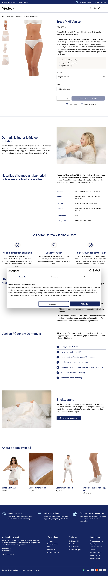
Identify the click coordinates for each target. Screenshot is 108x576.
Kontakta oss (51, 550)
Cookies (37, 570)
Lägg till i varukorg (88, 98)
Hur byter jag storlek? (69, 347)
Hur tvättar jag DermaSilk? (71, 352)
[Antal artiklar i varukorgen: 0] (99, 8)
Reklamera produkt (96, 552)
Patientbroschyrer (75, 550)
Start (3, 16)
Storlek (59, 72)
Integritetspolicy (26, 570)
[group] (32, 48)
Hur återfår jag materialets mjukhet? (75, 362)
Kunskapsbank (52, 544)
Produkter (10, 16)
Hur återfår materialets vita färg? (73, 373)
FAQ (48, 547)
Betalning (93, 550)
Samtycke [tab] (22, 277)
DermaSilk (19, 16)
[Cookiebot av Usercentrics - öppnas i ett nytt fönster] (90, 270)
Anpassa (52, 304)
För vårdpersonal (85, 2)
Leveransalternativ (96, 547)
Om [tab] (85, 277)
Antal (59, 84)
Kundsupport (101, 2)
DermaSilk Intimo (74, 547)
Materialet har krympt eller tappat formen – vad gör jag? (82, 367)
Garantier (93, 544)
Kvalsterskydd (74, 541)
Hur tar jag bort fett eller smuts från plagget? (78, 357)
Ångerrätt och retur (96, 541)
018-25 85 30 (6, 548)
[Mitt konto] (95, 8)
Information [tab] (54, 277)
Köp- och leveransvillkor (10, 570)
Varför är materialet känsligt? (72, 378)
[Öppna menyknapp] (104, 8)
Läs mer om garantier (69, 418)
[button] (5, 25)
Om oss (50, 541)
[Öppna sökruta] (91, 8)
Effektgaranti (73, 104)
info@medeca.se (7, 551)
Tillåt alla (84, 304)
